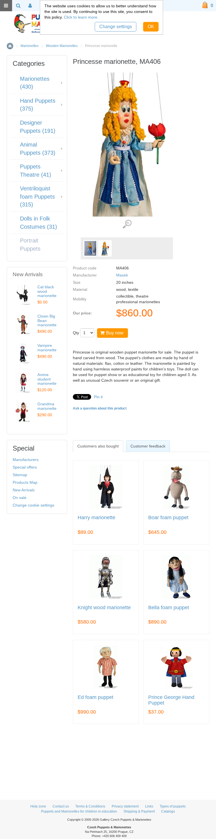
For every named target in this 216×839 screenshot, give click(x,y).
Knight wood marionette (104, 607)
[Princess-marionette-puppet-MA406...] (90, 248)
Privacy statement (125, 806)
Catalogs (168, 811)
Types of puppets (173, 806)
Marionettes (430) (35, 83)
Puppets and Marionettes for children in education (79, 811)
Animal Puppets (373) (37, 148)
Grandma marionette (47, 406)
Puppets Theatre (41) (35, 170)
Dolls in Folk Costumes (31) (38, 222)
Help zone (38, 806)
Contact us (61, 806)
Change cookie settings (33, 505)
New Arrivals (24, 490)
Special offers (25, 467)
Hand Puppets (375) (37, 105)
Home (10, 46)
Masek (122, 275)
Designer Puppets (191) (37, 127)
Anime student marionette (47, 379)
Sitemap (20, 475)
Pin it (98, 397)
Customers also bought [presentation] (98, 446)
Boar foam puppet (168, 517)
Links (149, 806)
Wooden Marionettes (62, 46)
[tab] (98, 446)
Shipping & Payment (139, 811)
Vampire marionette (47, 347)
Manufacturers (26, 459)
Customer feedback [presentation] (147, 446)
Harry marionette (96, 517)
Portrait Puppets (30, 244)
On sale (19, 497)
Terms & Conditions (90, 806)
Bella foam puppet (168, 607)
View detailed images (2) (127, 224)
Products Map (25, 482)
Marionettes (30, 46)
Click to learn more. (81, 17)
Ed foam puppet (95, 697)
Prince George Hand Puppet (171, 700)
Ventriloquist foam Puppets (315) (37, 196)
